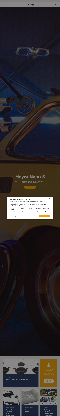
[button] (13, 216)
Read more (21, 205)
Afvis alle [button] (33, 216)
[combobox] (50, 198)
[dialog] (30, 208)
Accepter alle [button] (44, 216)
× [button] (51, 198)
